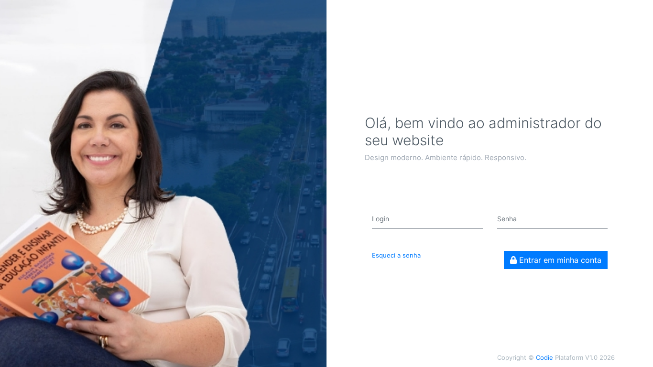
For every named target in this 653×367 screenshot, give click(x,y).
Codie (544, 357)
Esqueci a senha (396, 255)
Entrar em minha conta (559, 260)
